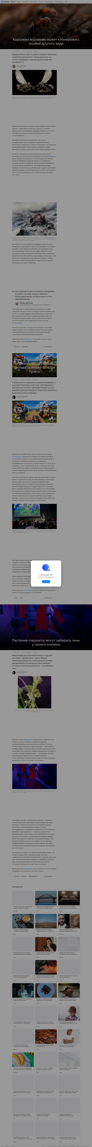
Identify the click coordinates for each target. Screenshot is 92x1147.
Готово (46, 581)
